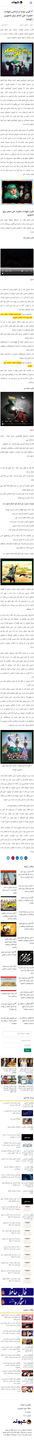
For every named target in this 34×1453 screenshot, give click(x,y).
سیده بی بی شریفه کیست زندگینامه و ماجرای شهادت (26, 913)
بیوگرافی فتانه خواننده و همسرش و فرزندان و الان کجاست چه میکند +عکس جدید (11, 1381)
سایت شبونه (17, 1430)
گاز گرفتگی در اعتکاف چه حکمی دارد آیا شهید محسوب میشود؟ (27, 1020)
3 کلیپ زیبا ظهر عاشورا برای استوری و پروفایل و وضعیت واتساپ (26, 940)
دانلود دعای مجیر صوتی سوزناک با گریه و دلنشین (9, 967)
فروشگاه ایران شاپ (15, 1119)
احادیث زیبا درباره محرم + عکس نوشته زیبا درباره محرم (26, 970)
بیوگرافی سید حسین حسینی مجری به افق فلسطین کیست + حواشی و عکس (11, 1349)
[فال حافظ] (17, 1296)
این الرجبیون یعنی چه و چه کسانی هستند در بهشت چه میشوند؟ (9, 1020)
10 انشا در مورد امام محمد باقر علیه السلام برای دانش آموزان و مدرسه (26, 888)
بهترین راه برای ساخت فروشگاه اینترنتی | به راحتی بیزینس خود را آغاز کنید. (11, 1145)
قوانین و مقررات (25, 1405)
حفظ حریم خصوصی (24, 1408)
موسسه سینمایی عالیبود (14, 1191)
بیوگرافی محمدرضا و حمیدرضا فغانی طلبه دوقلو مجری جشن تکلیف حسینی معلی (10, 1317)
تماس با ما (27, 1415)
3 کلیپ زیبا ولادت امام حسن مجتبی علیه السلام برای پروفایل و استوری (27, 995)
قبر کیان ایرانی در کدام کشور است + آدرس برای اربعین (10, 890)
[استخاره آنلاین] (17, 1305)
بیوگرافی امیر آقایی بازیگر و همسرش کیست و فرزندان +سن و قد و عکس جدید (10, 1389)
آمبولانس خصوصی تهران (14, 1127)
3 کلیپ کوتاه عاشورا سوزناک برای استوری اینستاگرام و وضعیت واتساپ (11, 943)
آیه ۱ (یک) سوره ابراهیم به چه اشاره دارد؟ (9, 994)
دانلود (32, 279)
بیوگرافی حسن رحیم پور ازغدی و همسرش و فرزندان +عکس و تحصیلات (11, 1365)
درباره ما (28, 1412)
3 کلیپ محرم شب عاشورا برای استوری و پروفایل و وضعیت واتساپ (9, 916)
